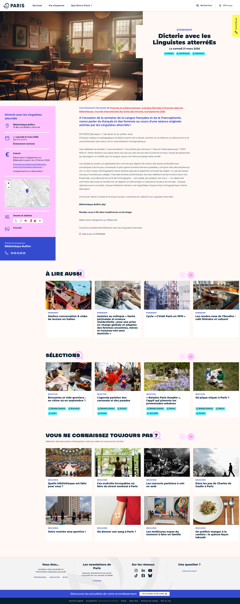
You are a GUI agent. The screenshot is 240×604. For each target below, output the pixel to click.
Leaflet (27, 206)
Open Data (133, 601)
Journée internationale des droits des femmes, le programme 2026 (130, 111)
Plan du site (166, 601)
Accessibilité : (102, 601)
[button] (27, 191)
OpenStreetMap (39, 206)
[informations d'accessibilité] (28, 220)
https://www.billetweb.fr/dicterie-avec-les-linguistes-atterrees (30, 165)
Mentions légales (76, 601)
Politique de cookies (149, 601)
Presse (124, 601)
